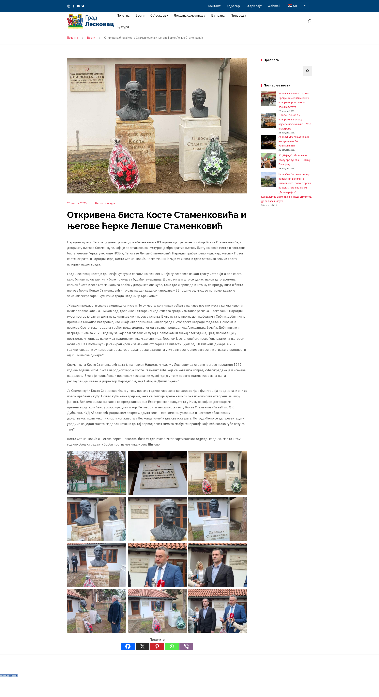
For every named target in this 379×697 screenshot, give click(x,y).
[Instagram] (68, 6)
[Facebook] (73, 6)
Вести (99, 203)
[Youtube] (78, 6)
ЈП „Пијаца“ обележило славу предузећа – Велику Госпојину (294, 160)
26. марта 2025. (77, 203)
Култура (110, 203)
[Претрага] (307, 71)
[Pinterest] (157, 646)
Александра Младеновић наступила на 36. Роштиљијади (294, 141)
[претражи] (309, 21)
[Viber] (186, 646)
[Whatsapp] (172, 646)
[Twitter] (82, 6)
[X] (142, 646)
